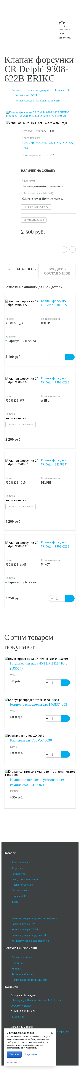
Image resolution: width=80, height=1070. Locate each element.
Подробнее (31, 1054)
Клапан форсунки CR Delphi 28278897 (54, 462)
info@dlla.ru (17, 1016)
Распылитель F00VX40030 (31, 740)
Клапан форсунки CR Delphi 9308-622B (55, 303)
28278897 (41, 143)
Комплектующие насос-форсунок (30, 940)
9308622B (28, 143)
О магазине (18, 963)
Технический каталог (24, 974)
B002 (25, 148)
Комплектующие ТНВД (25, 929)
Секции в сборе (20, 890)
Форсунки (17, 868)
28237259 (68, 143)
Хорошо (14, 1054)
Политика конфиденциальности (29, 979)
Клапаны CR (19, 896)
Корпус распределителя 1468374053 (38, 704)
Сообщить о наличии (36, 207)
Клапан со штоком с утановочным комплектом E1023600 (37, 782)
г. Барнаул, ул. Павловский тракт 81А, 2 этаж (36, 1000)
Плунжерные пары (22, 885)
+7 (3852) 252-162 (21, 1006)
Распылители (19, 873)
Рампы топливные (22, 862)
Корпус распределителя (25, 879)
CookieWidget (12, 1062)
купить (65, 682)
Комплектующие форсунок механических (35, 918)
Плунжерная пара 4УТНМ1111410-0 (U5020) (38, 665)
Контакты (17, 968)
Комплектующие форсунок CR (29, 935)
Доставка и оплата (22, 957)
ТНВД (15, 901)
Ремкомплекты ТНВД (24, 924)
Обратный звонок (34, 220)
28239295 (55, 143)
